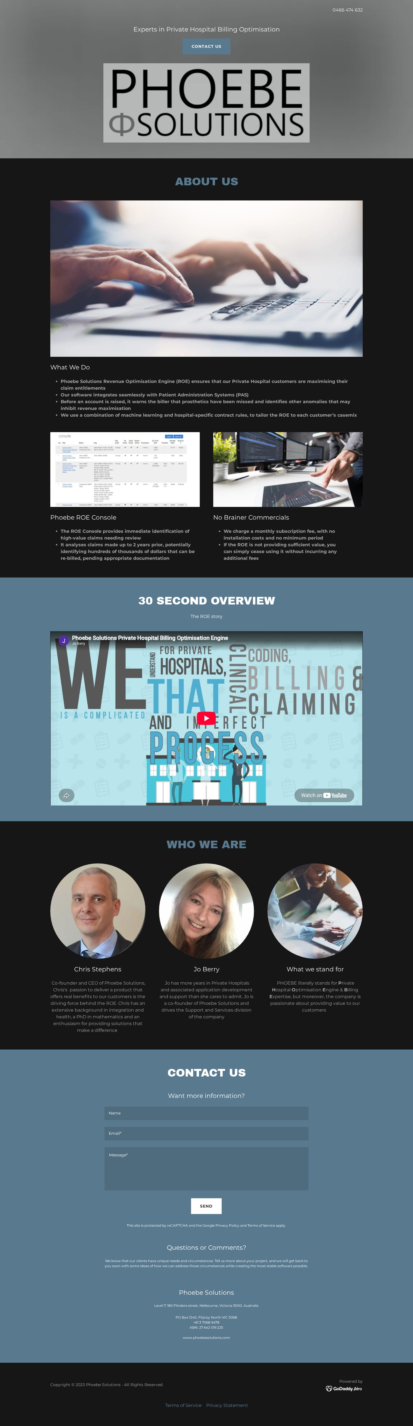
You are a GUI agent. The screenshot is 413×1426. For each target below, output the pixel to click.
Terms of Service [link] (261, 1225)
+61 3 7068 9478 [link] (206, 1322)
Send (206, 1206)
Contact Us (206, 46)
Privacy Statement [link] (227, 1405)
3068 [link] (233, 1317)
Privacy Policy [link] (227, 1225)
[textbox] (206, 1113)
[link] (344, 1388)
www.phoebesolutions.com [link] (206, 1337)
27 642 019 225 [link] (211, 1327)
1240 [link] (193, 1317)
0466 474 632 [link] (348, 10)
